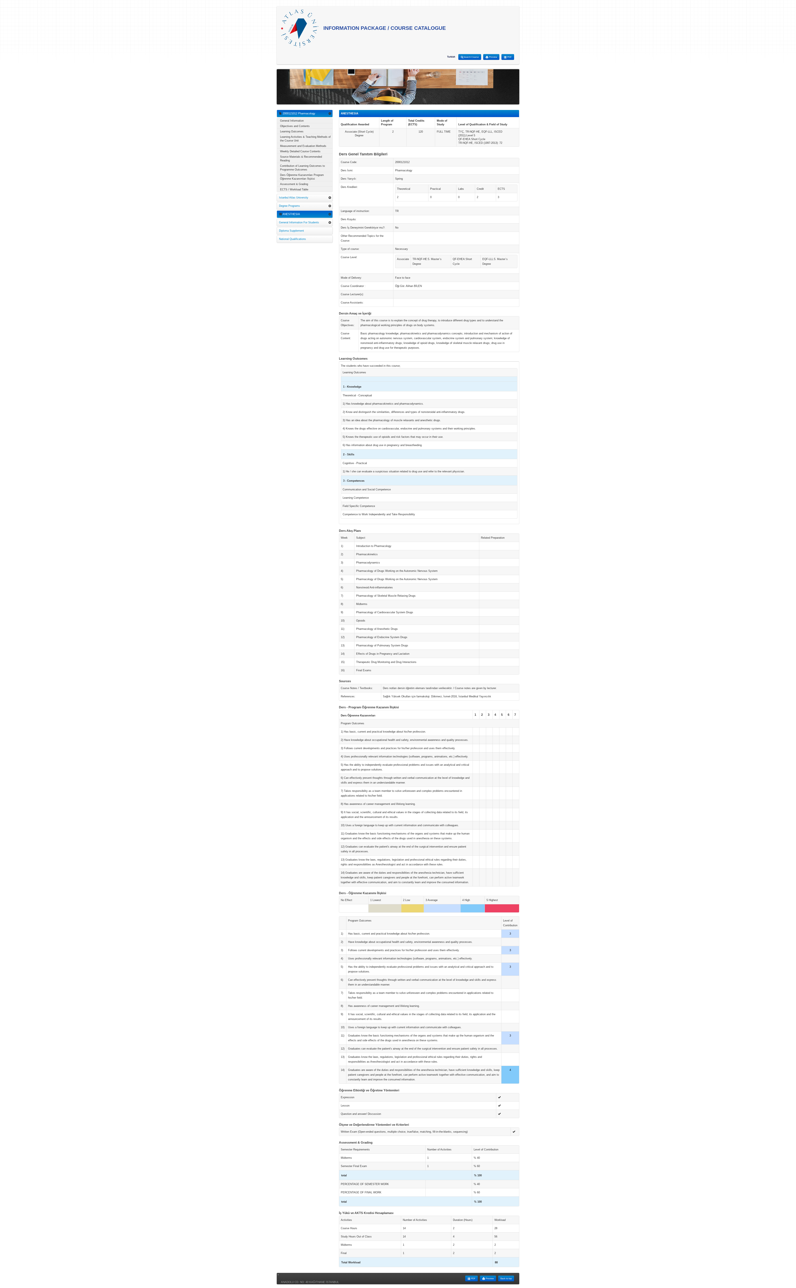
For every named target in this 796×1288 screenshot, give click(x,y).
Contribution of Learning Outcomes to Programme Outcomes (302, 167)
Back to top (506, 1278)
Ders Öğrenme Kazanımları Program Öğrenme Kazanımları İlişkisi (302, 176)
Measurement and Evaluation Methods (303, 146)
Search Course (471, 57)
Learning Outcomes (291, 131)
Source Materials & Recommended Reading (301, 158)
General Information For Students (299, 222)
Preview (492, 57)
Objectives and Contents (295, 126)
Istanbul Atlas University (293, 197)
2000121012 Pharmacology (298, 113)
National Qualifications (292, 239)
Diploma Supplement (291, 230)
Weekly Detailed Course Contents (300, 151)
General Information (292, 120)
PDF (509, 57)
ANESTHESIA (291, 214)
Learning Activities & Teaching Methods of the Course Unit (305, 138)
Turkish (451, 57)
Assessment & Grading (294, 184)
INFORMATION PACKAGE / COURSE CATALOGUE (384, 28)
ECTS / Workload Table (294, 189)
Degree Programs (289, 205)
